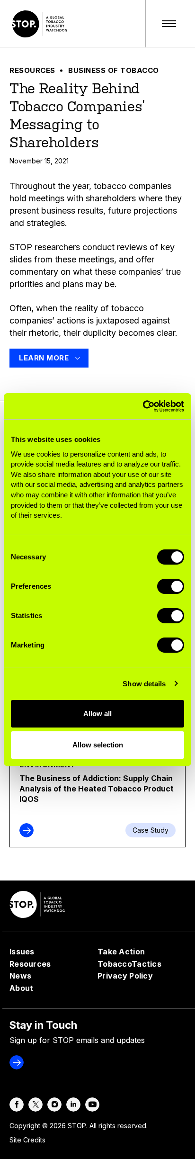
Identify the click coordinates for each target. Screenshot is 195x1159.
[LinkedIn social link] (73, 1104)
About (21, 988)
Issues (22, 951)
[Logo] (38, 904)
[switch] (170, 586)
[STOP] (41, 23)
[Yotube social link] (92, 1104)
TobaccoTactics (129, 964)
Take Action (121, 951)
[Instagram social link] (54, 1104)
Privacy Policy (125, 975)
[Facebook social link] (16, 1104)
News (20, 975)
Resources (32, 70)
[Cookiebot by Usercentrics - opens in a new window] (142, 406)
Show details (144, 684)
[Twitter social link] (35, 1104)
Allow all (97, 714)
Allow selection (97, 745)
